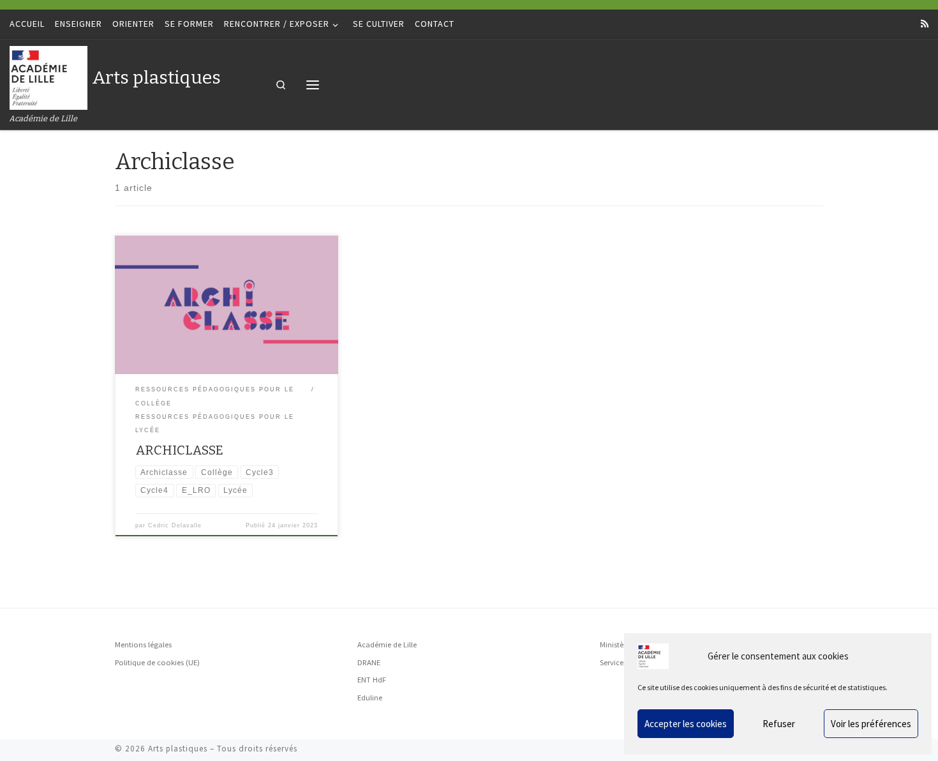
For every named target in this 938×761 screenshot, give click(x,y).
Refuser (779, 724)
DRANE (368, 662)
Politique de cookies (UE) (157, 662)
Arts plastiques (177, 748)
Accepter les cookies (685, 724)
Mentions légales (143, 644)
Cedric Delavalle (175, 525)
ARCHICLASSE (179, 450)
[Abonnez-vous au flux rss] (924, 24)
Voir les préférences (871, 724)
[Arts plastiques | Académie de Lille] (48, 76)
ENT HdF (371, 679)
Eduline (369, 697)
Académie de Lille (387, 644)
